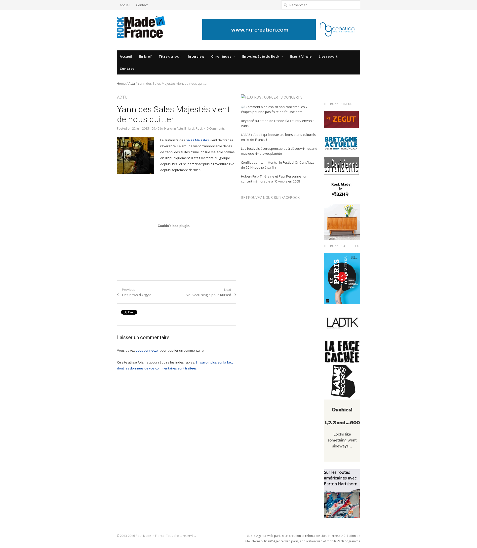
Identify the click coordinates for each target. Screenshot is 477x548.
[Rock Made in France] (141, 27)
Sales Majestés (197, 140)
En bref (145, 56)
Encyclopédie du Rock (260, 56)
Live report (328, 56)
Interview (196, 56)
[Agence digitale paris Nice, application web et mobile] (281, 29)
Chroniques (221, 56)
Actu (131, 83)
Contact (142, 5)
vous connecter (147, 350)
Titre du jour (170, 56)
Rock (199, 128)
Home (121, 83)
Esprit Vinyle (301, 56)
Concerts (293, 97)
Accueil (125, 5)
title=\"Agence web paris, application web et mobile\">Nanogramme (312, 541)
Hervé (168, 128)
